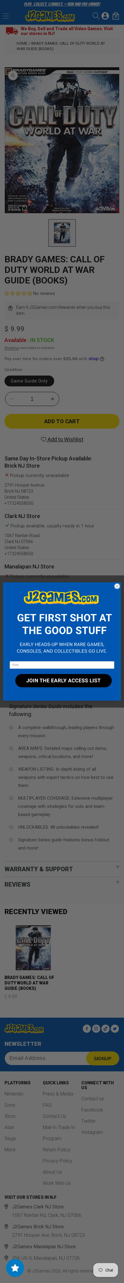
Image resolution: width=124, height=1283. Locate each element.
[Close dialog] (117, 586)
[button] (62, 621)
